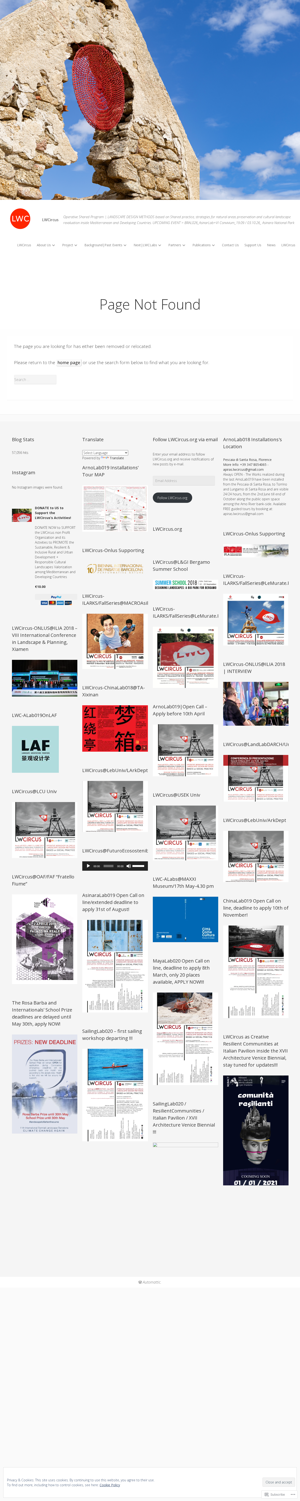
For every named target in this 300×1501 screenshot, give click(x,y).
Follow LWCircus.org (172, 498)
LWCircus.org (167, 529)
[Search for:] (150, 379)
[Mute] (128, 866)
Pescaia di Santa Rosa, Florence (247, 459)
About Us (44, 245)
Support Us (252, 245)
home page (68, 362)
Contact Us (230, 245)
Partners (174, 245)
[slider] (139, 865)
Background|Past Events (103, 245)
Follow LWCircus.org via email (185, 439)
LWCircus (24, 245)
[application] (115, 866)
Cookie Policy (110, 1485)
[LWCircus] (150, 100)
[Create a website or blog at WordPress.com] (140, 1282)
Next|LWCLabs (145, 245)
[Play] (88, 866)
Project (67, 245)
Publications (201, 245)
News (271, 245)
